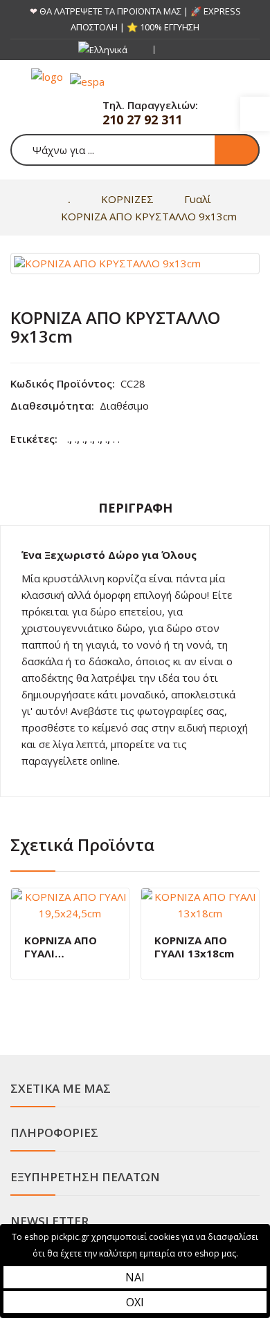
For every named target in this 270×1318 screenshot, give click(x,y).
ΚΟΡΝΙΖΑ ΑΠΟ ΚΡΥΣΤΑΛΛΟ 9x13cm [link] (149, 216)
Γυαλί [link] (197, 199)
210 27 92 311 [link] (142, 119)
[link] (255, 114)
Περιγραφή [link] (135, 507)
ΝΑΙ (135, 1277)
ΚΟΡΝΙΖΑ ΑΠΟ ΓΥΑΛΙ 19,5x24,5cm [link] (60, 947)
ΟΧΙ (135, 1302)
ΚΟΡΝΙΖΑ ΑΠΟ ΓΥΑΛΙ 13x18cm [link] (194, 947)
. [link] (68, 439)
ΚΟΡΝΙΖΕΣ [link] (127, 199)
